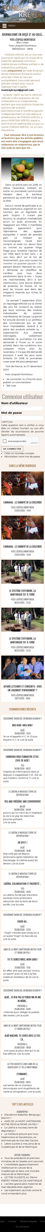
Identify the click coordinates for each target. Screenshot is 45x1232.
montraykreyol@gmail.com (17, 90)
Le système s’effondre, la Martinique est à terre (22, 592)
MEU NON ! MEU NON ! (22, 725)
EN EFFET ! (22, 842)
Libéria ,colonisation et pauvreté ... (22, 883)
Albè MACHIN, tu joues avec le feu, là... (22, 1037)
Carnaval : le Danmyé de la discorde (22, 502)
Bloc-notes (22, 42)
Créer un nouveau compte (19, 453)
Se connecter (14, 379)
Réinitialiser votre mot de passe (22, 456)
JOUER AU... (22, 921)
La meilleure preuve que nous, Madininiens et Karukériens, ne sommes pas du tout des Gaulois (19, 1137)
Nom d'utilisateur (14, 403)
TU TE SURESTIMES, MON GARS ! (22, 959)
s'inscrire (31, 379)
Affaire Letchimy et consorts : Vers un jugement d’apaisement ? (23, 688)
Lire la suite (26, 739)
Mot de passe (11, 413)
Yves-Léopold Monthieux (22, 45)
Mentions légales (28, 1221)
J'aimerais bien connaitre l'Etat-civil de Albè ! (23, 758)
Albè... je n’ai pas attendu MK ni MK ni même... (22, 999)
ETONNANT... (22, 1074)
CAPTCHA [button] (6, 422)
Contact (12, 1221)
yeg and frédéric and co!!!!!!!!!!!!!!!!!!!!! (22, 801)
